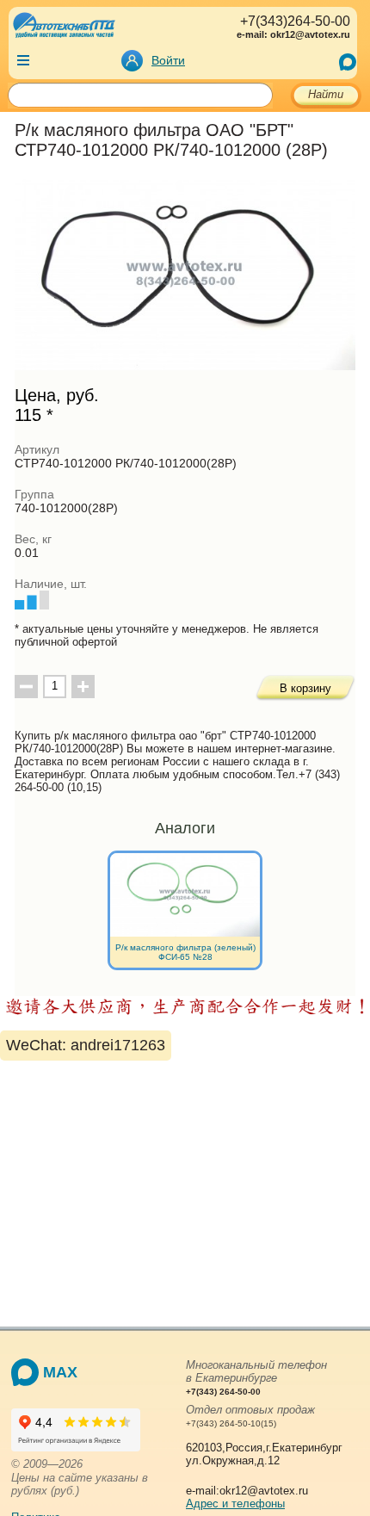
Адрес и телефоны (235, 1503)
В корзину (305, 688)
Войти (168, 60)
